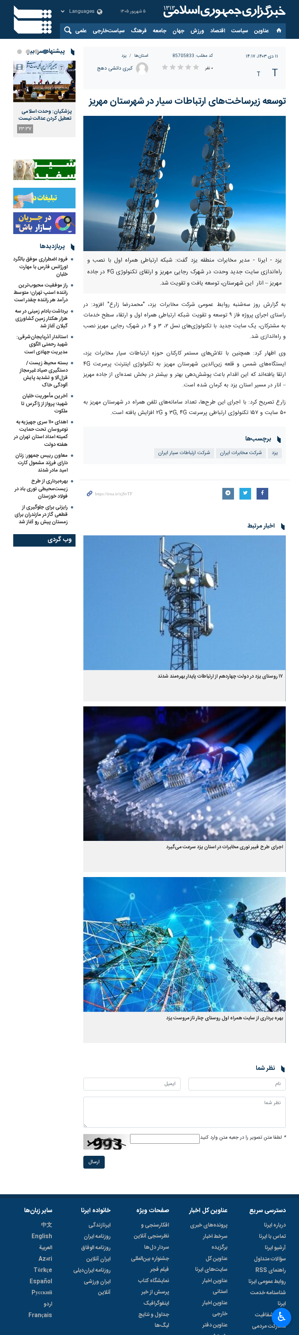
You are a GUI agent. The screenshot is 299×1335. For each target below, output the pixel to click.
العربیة (45, 1248)
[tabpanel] (44, 99)
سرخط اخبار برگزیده (215, 1242)
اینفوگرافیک (156, 1303)
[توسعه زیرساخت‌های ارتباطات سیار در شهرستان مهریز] (184, 183)
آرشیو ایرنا (275, 1248)
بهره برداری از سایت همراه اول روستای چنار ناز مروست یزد (224, 1018)
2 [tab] (36, 51)
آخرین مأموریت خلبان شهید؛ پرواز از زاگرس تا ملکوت (44, 403)
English (42, 1236)
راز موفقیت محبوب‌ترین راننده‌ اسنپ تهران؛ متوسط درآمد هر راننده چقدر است (41, 292)
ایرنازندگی (99, 1225)
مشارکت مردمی (269, 1326)
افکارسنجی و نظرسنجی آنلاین (151, 1231)
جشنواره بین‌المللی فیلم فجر (150, 1264)
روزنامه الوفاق (96, 1248)
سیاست (239, 31)
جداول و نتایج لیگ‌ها (153, 1320)
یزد (124, 55)
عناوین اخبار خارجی (214, 1308)
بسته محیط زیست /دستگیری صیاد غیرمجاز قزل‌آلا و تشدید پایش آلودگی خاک (44, 374)
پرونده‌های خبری (208, 1225)
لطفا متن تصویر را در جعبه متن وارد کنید (243, 1137)
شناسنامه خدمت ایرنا (268, 1298)
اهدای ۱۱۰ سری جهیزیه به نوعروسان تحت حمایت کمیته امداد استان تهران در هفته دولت (41, 433)
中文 (46, 1225)
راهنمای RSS (270, 1270)
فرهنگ (139, 31)
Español (41, 1281)
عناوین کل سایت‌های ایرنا (211, 1264)
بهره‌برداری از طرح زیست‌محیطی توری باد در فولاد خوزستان (41, 488)
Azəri (45, 1259)
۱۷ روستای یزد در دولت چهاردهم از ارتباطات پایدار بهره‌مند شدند (220, 677)
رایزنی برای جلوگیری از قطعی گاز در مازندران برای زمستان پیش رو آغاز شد (41, 514)
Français (40, 1315)
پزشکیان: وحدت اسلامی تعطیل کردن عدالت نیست (45, 115)
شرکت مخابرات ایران (241, 453)
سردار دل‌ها (156, 1247)
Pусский (42, 1293)
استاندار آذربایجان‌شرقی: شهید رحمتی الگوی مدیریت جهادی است (42, 344)
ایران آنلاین (98, 1259)
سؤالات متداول (270, 1259)
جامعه (159, 31)
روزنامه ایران (97, 1236)
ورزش (197, 31)
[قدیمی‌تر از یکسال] (184, 602)
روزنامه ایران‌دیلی (92, 1270)
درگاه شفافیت (270, 1315)
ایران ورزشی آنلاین (97, 1287)
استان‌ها (141, 55)
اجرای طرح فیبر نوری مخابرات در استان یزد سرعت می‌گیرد (224, 847)
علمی (80, 31)
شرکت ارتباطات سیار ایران (184, 453)
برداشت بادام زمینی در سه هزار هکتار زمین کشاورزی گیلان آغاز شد (41, 318)
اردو (48, 1304)
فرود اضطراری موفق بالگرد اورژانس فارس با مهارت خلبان (40, 266)
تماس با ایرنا (272, 1236)
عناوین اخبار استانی (214, 1286)
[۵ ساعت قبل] (44, 81)
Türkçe (42, 1270)
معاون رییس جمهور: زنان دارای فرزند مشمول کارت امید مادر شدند (41, 463)
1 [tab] (45, 51)
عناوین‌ (261, 31)
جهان (178, 31)
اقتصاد (217, 31)
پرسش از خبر (155, 1292)
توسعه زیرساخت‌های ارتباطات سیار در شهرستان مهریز (187, 101)
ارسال (94, 1162)
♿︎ (281, 1317)
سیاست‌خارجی (109, 31)
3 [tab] (28, 51)
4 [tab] (19, 51)
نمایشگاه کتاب (153, 1281)
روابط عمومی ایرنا (267, 1281)
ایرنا (223, 11)
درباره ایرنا (275, 1225)
